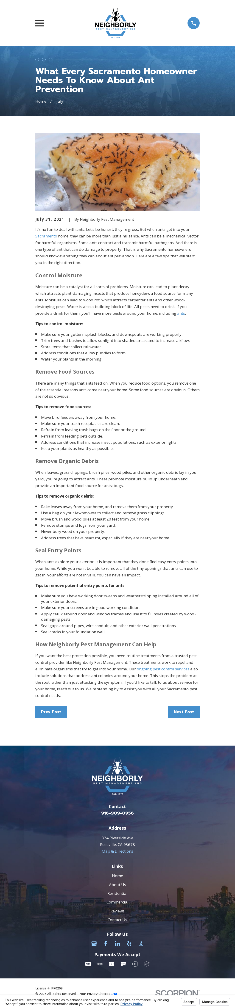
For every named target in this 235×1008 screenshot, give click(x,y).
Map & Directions (117, 851)
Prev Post (51, 712)
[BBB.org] (141, 943)
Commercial (117, 902)
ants (181, 313)
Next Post (184, 712)
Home (117, 875)
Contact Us (117, 919)
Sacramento (46, 236)
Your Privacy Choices (95, 993)
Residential (117, 893)
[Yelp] (129, 943)
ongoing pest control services (163, 669)
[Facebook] (106, 943)
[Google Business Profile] (94, 943)
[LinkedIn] (117, 943)
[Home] (115, 23)
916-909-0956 (117, 813)
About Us (117, 884)
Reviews (117, 911)
